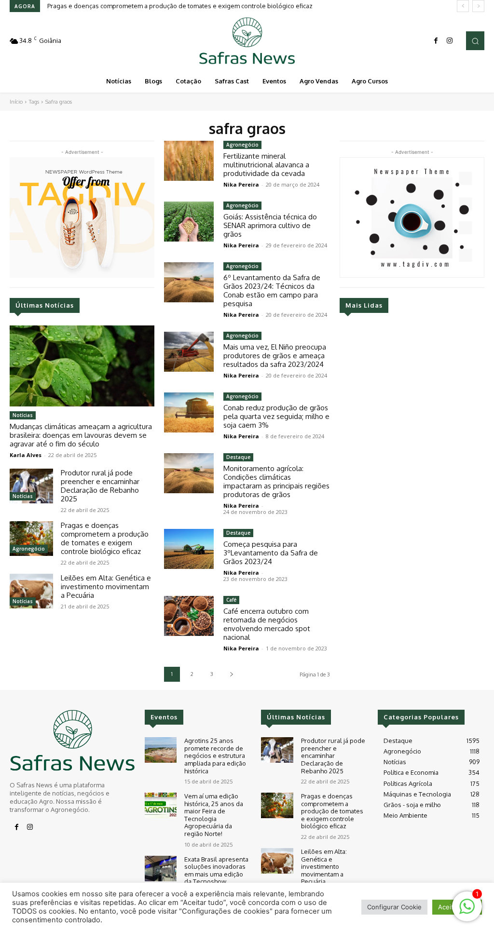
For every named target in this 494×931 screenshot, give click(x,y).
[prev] (463, 6)
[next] (478, 6)
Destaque (238, 457)
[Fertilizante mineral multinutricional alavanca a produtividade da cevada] (189, 161)
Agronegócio (29, 548)
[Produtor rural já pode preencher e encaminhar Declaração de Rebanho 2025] (31, 486)
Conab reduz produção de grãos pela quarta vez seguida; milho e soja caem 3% (276, 416)
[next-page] (231, 674)
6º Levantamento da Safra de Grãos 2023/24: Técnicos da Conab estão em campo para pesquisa (271, 290)
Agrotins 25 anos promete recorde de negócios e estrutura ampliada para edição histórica (215, 755)
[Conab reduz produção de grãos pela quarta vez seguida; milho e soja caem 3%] (189, 412)
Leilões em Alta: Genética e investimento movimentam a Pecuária (106, 586)
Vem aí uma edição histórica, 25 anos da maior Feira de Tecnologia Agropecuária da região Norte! (213, 814)
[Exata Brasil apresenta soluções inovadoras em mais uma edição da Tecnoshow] (161, 868)
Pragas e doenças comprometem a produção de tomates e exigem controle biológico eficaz (180, 6)
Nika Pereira (241, 184)
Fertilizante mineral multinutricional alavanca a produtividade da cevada (266, 164)
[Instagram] (449, 41)
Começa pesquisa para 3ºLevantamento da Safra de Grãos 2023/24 (270, 553)
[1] (467, 911)
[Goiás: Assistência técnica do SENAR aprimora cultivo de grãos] (189, 222)
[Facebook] (436, 41)
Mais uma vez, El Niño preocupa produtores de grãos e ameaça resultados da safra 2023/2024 (274, 355)
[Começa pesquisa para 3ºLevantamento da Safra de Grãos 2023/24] (189, 549)
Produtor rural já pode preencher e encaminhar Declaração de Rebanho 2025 (100, 485)
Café (231, 599)
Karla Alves (25, 455)
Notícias (23, 415)
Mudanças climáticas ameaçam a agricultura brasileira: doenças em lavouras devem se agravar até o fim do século (81, 435)
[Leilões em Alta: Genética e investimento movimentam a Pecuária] (31, 591)
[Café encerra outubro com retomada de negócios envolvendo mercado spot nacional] (189, 616)
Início (16, 101)
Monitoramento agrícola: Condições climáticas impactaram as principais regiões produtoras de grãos (276, 481)
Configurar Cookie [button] (394, 907)
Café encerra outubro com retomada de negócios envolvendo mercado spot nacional (266, 624)
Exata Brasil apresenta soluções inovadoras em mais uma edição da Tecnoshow (216, 870)
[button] (475, 40)
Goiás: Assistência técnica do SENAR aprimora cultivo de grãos (270, 225)
